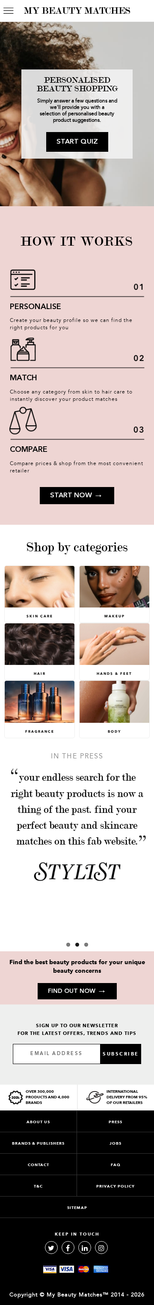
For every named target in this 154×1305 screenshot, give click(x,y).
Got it (76, 695)
